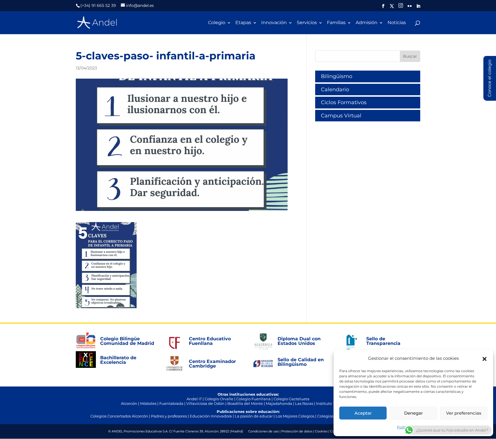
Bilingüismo (336, 76)
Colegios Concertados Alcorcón (119, 416)
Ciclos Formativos (344, 102)
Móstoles (148, 403)
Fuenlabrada (171, 403)
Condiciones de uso (263, 431)
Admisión (366, 23)
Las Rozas (304, 403)
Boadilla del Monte (245, 403)
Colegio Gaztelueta (291, 399)
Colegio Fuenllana (253, 399)
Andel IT (194, 399)
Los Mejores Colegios (295, 416)
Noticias (397, 23)
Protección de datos (296, 431)
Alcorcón (129, 403)
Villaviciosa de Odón (205, 403)
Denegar (413, 413)
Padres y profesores (169, 416)
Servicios (307, 23)
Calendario (335, 89)
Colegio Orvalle (219, 399)
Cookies (321, 431)
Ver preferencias (463, 413)
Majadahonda (279, 403)
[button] (484, 358)
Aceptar (363, 413)
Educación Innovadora (211, 416)
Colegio (216, 23)
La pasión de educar (254, 416)
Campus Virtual (341, 115)
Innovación (274, 23)
